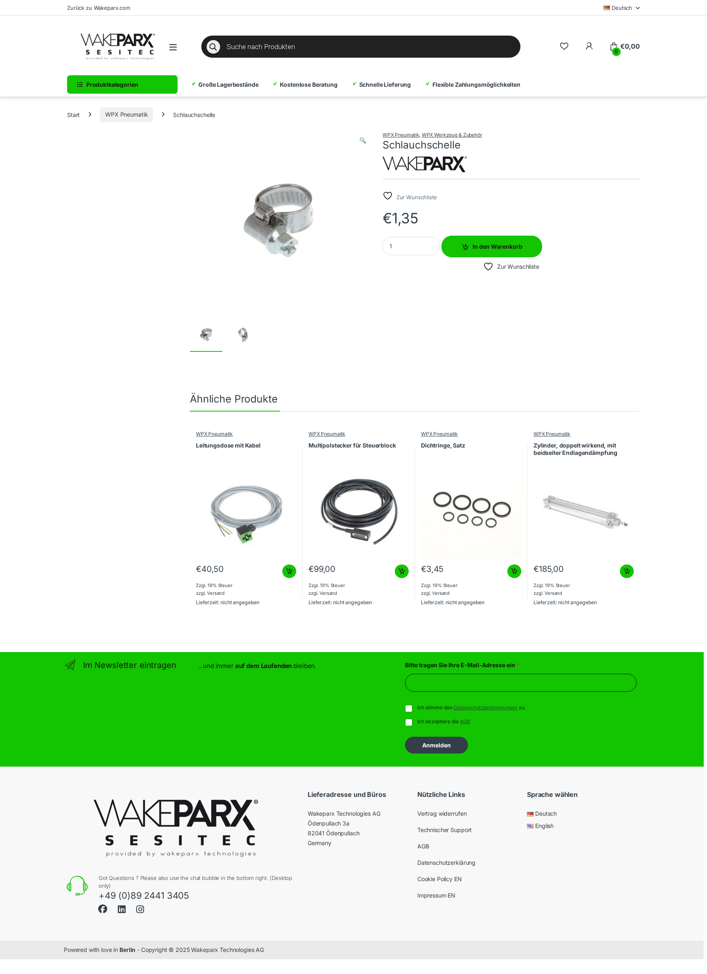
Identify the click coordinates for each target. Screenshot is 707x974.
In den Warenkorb (497, 246)
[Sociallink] (102, 907)
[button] (362, 140)
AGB (465, 721)
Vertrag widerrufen (441, 813)
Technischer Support (444, 829)
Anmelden (436, 745)
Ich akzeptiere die (443, 721)
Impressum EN (436, 895)
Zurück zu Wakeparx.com (98, 7)
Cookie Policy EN (439, 878)
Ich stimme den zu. (471, 707)
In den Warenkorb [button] (281, 571)
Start (73, 114)
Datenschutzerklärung (446, 862)
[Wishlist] (564, 46)
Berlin (127, 949)
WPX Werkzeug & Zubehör (452, 135)
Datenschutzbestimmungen (486, 707)
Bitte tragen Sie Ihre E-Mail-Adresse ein (462, 664)
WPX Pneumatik (126, 114)
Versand (216, 593)
